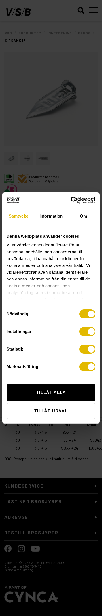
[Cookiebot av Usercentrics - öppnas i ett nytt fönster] (71, 200)
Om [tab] (83, 216)
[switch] (87, 331)
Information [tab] (51, 216)
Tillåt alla (51, 392)
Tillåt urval (51, 410)
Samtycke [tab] (18, 216)
